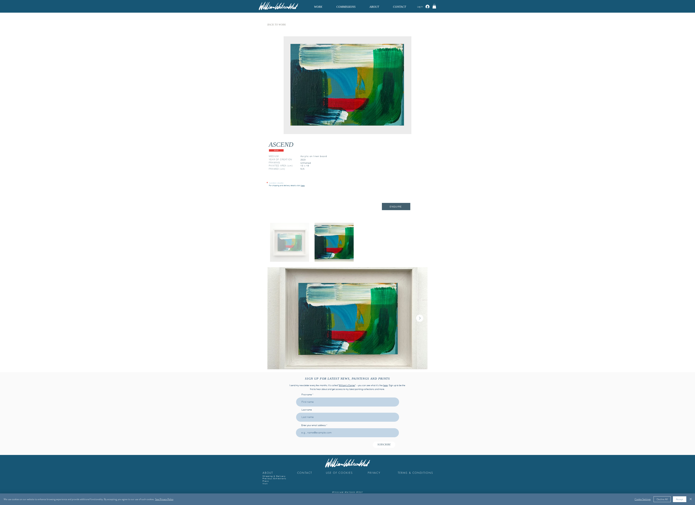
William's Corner (347, 385)
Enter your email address (313, 425)
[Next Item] (419, 318)
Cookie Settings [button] (643, 499)
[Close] (690, 499)
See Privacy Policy (164, 499)
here (385, 385)
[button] (434, 6)
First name (307, 395)
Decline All (662, 499)
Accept (679, 499)
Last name (307, 410)
